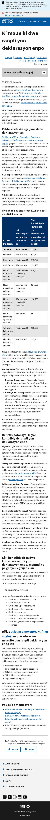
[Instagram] (15, 796)
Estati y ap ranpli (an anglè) (24, 181)
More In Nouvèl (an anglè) (18, 72)
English (8, 57)
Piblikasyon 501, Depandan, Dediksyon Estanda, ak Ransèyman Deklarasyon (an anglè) (23, 719)
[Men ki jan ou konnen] (25, 14)
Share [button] (15, 749)
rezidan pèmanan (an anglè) (23, 96)
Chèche (23, 21)
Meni (44, 21)
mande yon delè (16, 479)
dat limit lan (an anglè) (25, 473)
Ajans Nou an (12, 763)
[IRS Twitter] (10, 796)
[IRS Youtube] (25, 796)
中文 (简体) (29, 57)
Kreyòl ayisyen (40, 64)
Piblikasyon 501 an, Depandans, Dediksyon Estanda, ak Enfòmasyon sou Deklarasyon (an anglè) (22, 140)
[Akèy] (7, 20)
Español (18, 57)
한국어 (22, 60)
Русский (32, 60)
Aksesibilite (25, 815)
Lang (8, 780)
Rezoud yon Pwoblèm (16, 775)
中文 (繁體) (42, 57)
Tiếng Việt (42, 60)
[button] (34, 21)
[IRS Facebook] (5, 796)
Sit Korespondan (14, 786)
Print (31, 749)
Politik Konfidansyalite (25, 811)
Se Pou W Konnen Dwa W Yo (19, 769)
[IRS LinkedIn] (20, 796)
